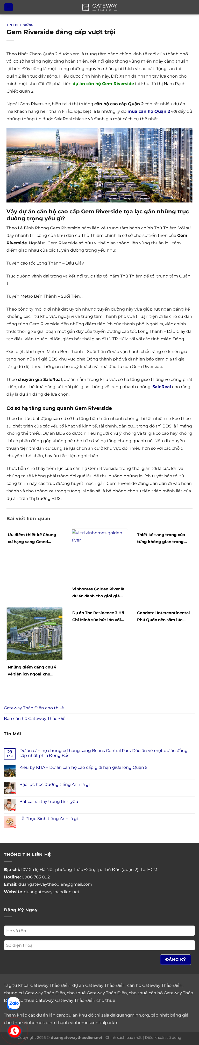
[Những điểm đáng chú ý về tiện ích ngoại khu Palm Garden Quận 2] (34, 633)
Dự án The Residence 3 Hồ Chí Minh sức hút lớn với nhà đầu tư (98, 616)
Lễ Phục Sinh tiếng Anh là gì (48, 818)
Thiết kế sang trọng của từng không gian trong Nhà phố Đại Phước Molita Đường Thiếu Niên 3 (163, 538)
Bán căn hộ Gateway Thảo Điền (36, 718)
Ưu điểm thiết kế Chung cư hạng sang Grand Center (32, 538)
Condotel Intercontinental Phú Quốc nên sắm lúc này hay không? (163, 616)
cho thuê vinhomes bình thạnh (36, 1022)
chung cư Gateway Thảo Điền (34, 992)
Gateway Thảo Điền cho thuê (34, 707)
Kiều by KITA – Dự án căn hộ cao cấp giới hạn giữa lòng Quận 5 (83, 767)
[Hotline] (14, 1030)
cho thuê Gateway (34, 1000)
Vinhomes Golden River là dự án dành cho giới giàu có (98, 593)
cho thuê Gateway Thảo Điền (97, 992)
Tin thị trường (19, 25)
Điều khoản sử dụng (163, 1037)
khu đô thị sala (94, 1015)
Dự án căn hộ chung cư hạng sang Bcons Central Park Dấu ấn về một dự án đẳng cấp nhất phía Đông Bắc (103, 753)
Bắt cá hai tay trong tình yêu (48, 801)
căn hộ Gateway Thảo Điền (154, 985)
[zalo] (13, 1003)
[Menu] (8, 7)
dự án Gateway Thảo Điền (98, 985)
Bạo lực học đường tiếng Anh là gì (54, 784)
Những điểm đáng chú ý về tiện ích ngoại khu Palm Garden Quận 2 (32, 671)
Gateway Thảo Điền (50, 985)
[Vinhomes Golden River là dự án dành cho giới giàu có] (99, 555)
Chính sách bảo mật (123, 1037)
